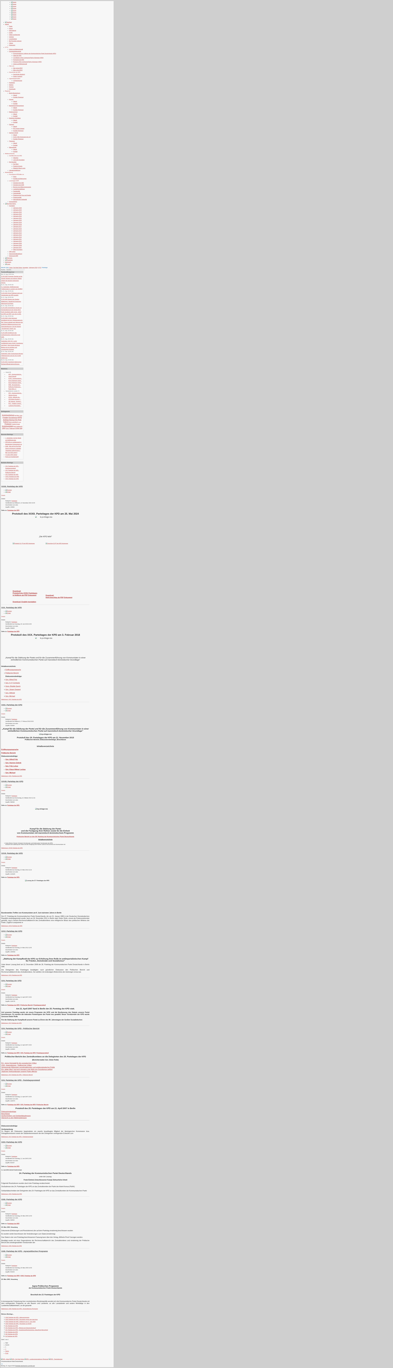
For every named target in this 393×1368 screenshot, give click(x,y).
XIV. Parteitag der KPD (11, 1332)
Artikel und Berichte (14, 34)
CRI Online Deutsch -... (14, 399)
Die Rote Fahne (17, 267)
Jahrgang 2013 (17, 235)
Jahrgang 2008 (17, 245)
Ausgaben (12, 205)
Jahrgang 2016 (17, 228)
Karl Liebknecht (18, 426)
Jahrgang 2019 (17, 222)
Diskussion (12, 45)
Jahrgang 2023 (17, 214)
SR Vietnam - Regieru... (15, 401)
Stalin (21, 415)
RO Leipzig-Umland (18, 128)
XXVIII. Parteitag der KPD (12, 781)
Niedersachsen (13, 112)
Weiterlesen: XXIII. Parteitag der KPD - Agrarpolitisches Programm (19, 1309)
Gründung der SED (18, 183)
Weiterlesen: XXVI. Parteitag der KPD (11, 975)
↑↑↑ (2, 1363)
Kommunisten (7, 426)
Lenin (19, 422)
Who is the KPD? (18, 70)
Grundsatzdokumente (15, 51)
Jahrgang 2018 (17, 224)
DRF (3, 428)
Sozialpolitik (16, 191)
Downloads (12, 89)
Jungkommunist (17, 80)
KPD (20, 417)
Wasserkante (12, 147)
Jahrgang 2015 (17, 231)
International (12, 30)
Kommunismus (8, 415)
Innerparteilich (13, 201)
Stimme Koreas (12, 395)
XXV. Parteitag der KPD (11, 474)
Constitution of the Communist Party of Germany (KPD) (28, 57)
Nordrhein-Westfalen (15, 118)
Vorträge (11, 37)
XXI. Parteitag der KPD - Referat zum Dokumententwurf (20, 1328)
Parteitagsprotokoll (40, 1005)
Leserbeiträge (13, 39)
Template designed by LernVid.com (25, 1366)
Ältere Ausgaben (17, 249)
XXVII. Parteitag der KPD (12, 476)
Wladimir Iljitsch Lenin (19, 168)
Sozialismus (13, 417)
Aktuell (15, 95)
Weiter (7, 1351)
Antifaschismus (9, 420)
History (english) (17, 76)
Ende (6, 1353)
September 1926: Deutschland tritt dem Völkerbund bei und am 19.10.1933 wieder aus (12, 356)
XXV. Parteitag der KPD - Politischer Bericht (20, 1029)
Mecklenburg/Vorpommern (16, 105)
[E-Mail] (8, 492)
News (14, 176)
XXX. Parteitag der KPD (11, 608)
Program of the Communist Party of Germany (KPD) (27, 62)
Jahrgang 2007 (17, 247)
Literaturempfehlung (14, 170)
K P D (39, 267)
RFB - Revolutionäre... (14, 385)
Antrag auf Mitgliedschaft (16, 49)
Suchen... (3, 269)
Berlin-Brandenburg (14, 93)
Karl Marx (16, 164)
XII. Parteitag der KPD (11, 1336)
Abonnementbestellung (15, 254)
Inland (11, 28)
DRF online (12, 251)
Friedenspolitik (17, 197)
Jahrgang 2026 (17, 208)
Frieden (5, 418)
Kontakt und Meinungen (20, 178)
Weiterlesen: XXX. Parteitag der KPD (11, 699)
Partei (10, 26)
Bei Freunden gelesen (15, 41)
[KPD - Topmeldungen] (55, 1359)
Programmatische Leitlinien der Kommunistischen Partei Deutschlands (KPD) (34, 53)
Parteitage (12, 82)
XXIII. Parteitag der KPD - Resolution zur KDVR (18, 1323)
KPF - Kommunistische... (15, 374)
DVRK (11, 32)
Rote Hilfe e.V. (12, 389)
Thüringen (12, 141)
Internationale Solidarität (20, 199)
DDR (21, 428)
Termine (11, 87)
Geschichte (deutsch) (19, 74)
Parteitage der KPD (13, 510)
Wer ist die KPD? (18, 68)
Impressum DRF (13, 256)
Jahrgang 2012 (17, 237)
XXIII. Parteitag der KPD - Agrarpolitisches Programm (24, 1251)
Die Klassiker (12, 162)
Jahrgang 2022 (17, 216)
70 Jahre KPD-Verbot (11, 454)
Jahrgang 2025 (17, 210)
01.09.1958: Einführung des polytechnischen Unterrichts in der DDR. (10, 335)
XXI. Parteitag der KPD (11, 1326)
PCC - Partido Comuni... (15, 403)
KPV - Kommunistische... (15, 393)
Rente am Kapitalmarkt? (12, 457)
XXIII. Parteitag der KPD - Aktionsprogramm (17, 1317)
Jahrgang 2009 (17, 243)
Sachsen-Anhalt (13, 132)
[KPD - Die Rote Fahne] (17, 1359)
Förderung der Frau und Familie (22, 195)
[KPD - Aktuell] (5, 1359)
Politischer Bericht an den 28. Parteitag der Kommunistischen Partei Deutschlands (45, 836)
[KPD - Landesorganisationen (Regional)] (36, 1359)
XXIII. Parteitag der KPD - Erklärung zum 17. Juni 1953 (20, 1321)
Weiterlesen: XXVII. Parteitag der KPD (11, 926)
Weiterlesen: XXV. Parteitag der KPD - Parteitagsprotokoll (17, 1136)
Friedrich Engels (17, 166)
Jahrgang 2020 (17, 220)
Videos (11, 43)
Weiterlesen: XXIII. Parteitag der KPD (11, 1246)
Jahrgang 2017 (17, 226)
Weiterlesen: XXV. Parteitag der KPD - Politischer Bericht (17, 1075)
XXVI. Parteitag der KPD (12, 479)
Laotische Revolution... (14, 405)
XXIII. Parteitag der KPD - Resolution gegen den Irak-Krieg (21, 1319)
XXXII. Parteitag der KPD (12, 486)
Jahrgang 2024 (17, 212)
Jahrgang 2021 (17, 218)
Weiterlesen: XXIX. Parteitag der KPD (11, 776)
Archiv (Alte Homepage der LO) (22, 137)
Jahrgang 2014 (17, 233)
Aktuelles (15, 158)
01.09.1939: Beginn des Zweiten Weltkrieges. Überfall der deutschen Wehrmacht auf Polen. (11, 301)
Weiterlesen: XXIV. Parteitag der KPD (11, 1194)
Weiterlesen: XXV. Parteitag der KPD (11, 1023)
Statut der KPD (17, 55)
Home (11, 267)
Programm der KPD (18, 60)
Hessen (11, 99)
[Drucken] (8, 490)
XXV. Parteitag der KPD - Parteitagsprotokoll (20, 1080)
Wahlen (11, 85)
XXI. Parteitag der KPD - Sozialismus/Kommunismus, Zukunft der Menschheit (26, 1330)
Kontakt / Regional (18, 97)
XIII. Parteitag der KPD (11, 1334)
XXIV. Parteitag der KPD (11, 1142)
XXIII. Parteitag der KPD (11, 1199)
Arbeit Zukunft (12, 376)
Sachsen (11, 124)
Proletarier (8, 424)
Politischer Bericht (26, 1005)
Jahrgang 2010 (17, 241)
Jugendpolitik (17, 193)
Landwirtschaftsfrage (19, 189)
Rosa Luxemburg (13, 422)
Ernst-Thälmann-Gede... (15, 380)
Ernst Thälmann (10, 428)
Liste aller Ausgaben (19, 160)
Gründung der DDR (18, 185)
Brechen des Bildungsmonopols (22, 187)
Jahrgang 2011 (17, 239)
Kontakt (15, 103)
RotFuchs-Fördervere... (14, 387)
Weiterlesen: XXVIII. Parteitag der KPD (12, 848)
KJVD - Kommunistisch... (15, 378)
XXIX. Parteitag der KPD (11, 705)
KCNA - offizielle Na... (14, 397)
